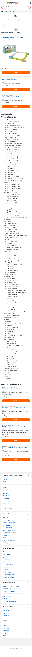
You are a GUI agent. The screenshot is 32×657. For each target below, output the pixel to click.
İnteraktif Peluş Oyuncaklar (13, 323)
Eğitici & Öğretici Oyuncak (16, 78)
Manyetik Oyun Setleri (12, 213)
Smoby (5, 625)
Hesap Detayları (7, 490)
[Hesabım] (26, 3)
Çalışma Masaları (10, 253)
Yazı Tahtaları (9, 259)
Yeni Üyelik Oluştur (8, 508)
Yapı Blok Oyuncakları (9, 368)
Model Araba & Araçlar (12, 286)
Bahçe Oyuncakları (11, 194)
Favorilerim (6, 498)
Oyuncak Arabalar (11, 288)
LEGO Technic (10, 274)
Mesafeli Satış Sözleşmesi (9, 577)
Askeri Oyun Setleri (11, 139)
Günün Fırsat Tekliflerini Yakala (11, 586)
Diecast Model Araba (11, 184)
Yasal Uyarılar (6, 569)
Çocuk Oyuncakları (9, 137)
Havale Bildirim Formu (8, 572)
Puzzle (5, 333)
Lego (4, 613)
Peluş (3, 95)
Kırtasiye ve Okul (8, 251)
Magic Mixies (9, 243)
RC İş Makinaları (10, 362)
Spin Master (6, 628)
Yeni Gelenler (7, 378)
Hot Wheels (6, 630)
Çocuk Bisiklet (10, 341)
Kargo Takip (6, 496)
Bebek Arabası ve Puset (12, 125)
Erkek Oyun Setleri (11, 141)
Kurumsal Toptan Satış (9, 522)
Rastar (4, 623)
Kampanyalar (6, 559)
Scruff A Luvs (10, 331)
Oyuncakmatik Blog (8, 525)
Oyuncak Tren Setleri (11, 296)
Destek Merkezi (7, 501)
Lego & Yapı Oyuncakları (10, 261)
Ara (28, 7)
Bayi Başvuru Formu (8, 537)
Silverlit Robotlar (10, 366)
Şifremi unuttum (7, 503)
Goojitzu (8, 239)
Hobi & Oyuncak (8, 225)
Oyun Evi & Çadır (10, 198)
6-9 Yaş (8, 376)
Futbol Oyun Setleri (11, 196)
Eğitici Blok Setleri (11, 210)
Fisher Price (6, 598)
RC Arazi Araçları (10, 360)
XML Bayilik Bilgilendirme (9, 540)
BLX (7, 263)
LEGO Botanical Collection (13, 264)
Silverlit (5, 620)
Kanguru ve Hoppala (11, 129)
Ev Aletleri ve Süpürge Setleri (14, 143)
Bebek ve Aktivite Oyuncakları (15, 36)
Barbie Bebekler (10, 302)
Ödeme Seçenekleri (8, 564)
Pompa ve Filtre (10, 164)
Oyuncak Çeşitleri (7, 588)
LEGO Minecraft (10, 272)
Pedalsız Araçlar (10, 202)
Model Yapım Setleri (11, 370)
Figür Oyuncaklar (11, 237)
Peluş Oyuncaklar (9, 95)
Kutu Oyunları (10, 231)
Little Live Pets (10, 325)
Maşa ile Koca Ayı (11, 245)
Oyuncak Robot (10, 294)
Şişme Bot (9, 168)
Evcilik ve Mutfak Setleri (12, 145)
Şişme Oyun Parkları (11, 176)
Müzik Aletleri (7, 276)
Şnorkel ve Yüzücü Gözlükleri (14, 180)
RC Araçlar (9, 359)
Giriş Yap (5, 481)
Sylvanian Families (11, 249)
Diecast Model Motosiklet (13, 188)
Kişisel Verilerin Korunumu (9, 532)
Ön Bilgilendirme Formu (9, 574)
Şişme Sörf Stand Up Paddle (13, 178)
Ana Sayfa (4, 11)
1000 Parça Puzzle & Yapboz (14, 335)
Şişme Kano (9, 174)
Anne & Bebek (5, 36)
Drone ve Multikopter (11, 353)
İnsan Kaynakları (7, 535)
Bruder (4, 635)
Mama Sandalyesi (11, 131)
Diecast (6, 182)
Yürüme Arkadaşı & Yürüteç (13, 135)
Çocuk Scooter (10, 343)
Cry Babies (9, 306)
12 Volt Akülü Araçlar (11, 121)
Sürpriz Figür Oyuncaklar (13, 247)
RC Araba (8, 357)
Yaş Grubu (6, 372)
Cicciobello (9, 304)
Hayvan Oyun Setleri (11, 149)
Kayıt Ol (5, 479)
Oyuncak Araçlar (8, 282)
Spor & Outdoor (8, 339)
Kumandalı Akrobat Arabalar (13, 355)
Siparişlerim (6, 493)
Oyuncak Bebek (8, 298)
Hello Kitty (9, 321)
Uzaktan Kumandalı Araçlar (11, 351)
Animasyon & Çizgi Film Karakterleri (15, 235)
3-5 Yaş (8, 374)
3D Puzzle (9, 337)
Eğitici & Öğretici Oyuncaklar (10, 601)
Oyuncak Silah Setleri (12, 315)
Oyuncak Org (10, 280)
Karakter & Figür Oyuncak (10, 233)
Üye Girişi (5, 506)
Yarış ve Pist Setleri (11, 159)
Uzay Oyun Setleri (11, 157)
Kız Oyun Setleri (10, 151)
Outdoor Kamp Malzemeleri (13, 345)
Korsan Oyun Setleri (11, 153)
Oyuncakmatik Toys (9, 317)
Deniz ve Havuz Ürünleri (10, 161)
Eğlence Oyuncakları (11, 229)
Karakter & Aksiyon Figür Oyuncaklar (12, 593)
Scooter (8, 347)
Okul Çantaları (10, 255)
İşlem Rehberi (6, 557)
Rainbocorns (9, 329)
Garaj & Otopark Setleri (12, 147)
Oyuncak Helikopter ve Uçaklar (14, 290)
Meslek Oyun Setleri (11, 215)
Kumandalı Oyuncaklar (12, 284)
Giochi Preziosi (7, 219)
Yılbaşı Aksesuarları (11, 223)
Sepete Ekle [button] (16, 72)
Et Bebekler (9, 308)
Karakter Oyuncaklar (11, 241)
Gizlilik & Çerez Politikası (9, 530)
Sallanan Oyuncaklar (11, 133)
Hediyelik (6, 221)
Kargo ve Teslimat (7, 562)
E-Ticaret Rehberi (7, 527)
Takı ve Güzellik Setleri (12, 155)
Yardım (4, 551)
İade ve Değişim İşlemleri (9, 567)
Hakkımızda (6, 517)
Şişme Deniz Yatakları (12, 170)
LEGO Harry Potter (11, 270)
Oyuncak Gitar (10, 278)
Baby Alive (9, 300)
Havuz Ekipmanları (11, 162)
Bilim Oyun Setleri (6, 78)
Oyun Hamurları (10, 257)
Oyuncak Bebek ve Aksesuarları (14, 311)
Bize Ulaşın (6, 543)
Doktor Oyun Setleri (11, 208)
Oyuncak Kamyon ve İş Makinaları (15, 292)
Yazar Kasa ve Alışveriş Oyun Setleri (15, 217)
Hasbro (5, 618)
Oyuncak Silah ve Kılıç (9, 313)
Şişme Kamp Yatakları (12, 349)
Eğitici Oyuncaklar (11, 212)
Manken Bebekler (11, 309)
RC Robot (8, 364)
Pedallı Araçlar (10, 200)
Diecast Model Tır (11, 190)
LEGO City (9, 266)
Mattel (4, 633)
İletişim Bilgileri (6, 520)
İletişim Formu (6, 554)
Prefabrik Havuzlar (11, 166)
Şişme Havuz (9, 172)
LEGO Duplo (9, 268)
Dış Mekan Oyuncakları (10, 192)
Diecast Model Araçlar (12, 186)
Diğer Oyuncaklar (11, 227)
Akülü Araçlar (7, 119)
